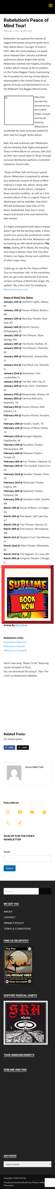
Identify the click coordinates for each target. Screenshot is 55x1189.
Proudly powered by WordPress (17, 1182)
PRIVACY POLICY (14, 922)
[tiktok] (20, 822)
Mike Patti (27, 31)
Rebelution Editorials (15, 642)
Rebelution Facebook (15, 650)
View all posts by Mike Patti (34, 775)
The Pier (22, 1178)
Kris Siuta (21, 625)
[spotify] (44, 811)
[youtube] (32, 811)
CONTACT (10, 917)
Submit (9, 868)
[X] (8, 822)
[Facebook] (20, 811)
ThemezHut (9, 1185)
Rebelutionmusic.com (16, 289)
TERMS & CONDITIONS (17, 928)
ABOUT (8, 911)
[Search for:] (27, 891)
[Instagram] (8, 811)
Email (7, 851)
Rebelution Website (14, 646)
